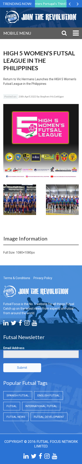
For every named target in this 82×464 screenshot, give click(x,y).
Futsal (12, 406)
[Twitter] (13, 324)
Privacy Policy (42, 278)
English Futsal (48, 395)
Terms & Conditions (16, 278)
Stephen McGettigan (52, 96)
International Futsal (41, 406)
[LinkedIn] (6, 324)
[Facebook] (20, 324)
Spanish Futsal (18, 395)
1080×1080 (23, 252)
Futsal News (16, 416)
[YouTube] (34, 324)
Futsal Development (49, 416)
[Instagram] (27, 324)
